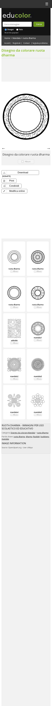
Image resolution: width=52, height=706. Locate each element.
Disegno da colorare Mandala (23, 433)
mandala (5, 439)
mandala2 (14, 376)
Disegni (10, 29)
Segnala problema (40, 43)
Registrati (16, 43)
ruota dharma (29, 38)
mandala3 (38, 376)
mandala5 (38, 412)
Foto (20, 29)
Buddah (36, 436)
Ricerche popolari (11, 33)
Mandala (16, 38)
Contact (26, 43)
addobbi (14, 340)
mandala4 (14, 412)
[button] (14, 191)
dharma (29, 436)
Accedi (7, 43)
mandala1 (38, 337)
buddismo (45, 436)
